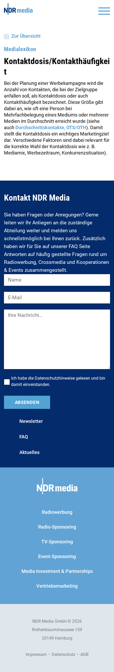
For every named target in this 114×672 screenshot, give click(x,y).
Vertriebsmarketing (57, 586)
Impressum (36, 654)
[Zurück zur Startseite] (18, 9)
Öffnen (104, 11)
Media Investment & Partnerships (57, 571)
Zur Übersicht (26, 36)
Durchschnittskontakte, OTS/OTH (50, 127)
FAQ (23, 436)
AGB (84, 654)
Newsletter (31, 421)
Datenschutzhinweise (55, 378)
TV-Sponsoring (57, 541)
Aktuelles (29, 452)
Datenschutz (63, 654)
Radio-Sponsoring (57, 527)
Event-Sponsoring (57, 556)
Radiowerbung (57, 512)
